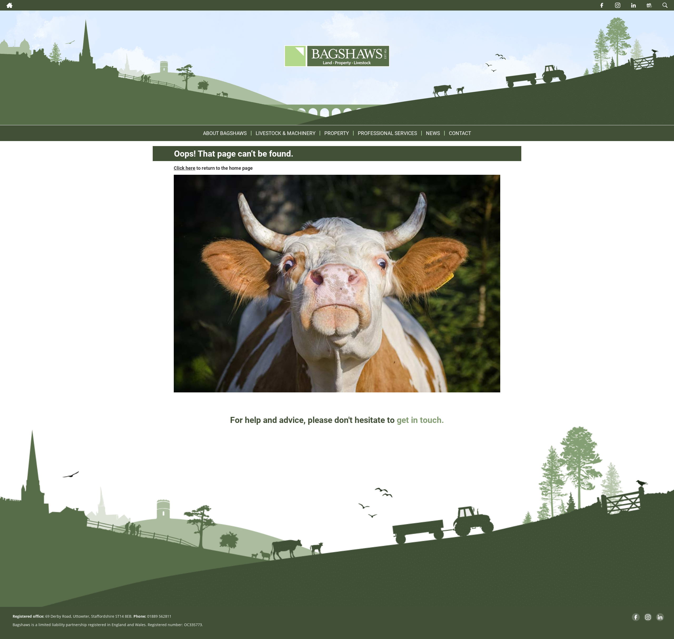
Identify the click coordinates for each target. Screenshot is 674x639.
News (433, 133)
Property (336, 133)
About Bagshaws (225, 133)
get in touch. (420, 419)
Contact (460, 133)
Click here (184, 168)
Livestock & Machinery (285, 133)
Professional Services (387, 133)
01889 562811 (159, 616)
